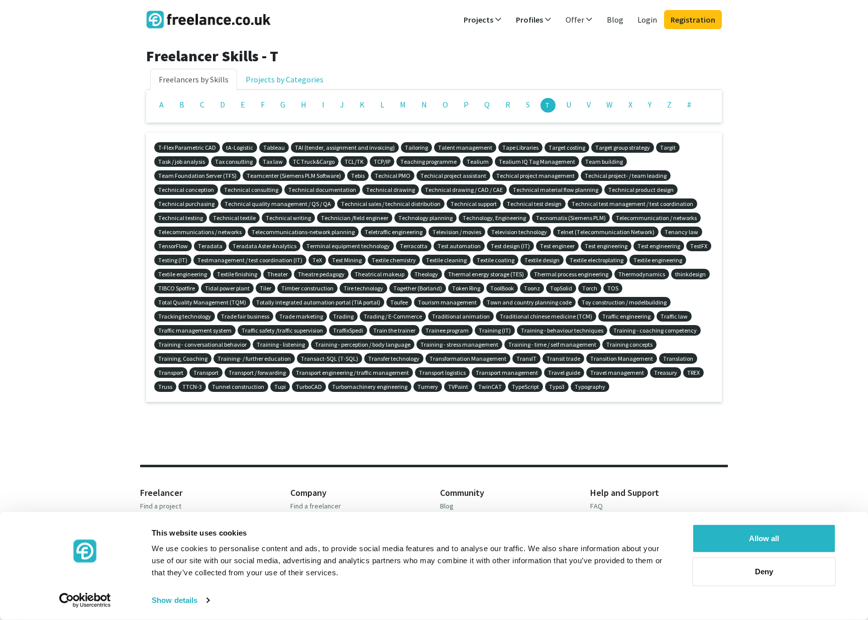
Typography (590, 386)
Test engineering (606, 246)
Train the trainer (394, 330)
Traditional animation (461, 316)
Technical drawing (390, 189)
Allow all (764, 538)
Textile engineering (657, 260)
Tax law (273, 161)
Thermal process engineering (571, 274)
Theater (277, 274)
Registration (693, 20)
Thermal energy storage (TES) (486, 274)
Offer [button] (576, 20)
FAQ (596, 505)
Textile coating (495, 260)
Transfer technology (393, 358)
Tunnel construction (238, 386)
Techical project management (535, 175)
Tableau (274, 147)
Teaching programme (428, 161)
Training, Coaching (182, 358)
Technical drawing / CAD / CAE (464, 189)
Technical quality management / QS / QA (278, 204)
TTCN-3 (192, 386)
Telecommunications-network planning (303, 232)
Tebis (358, 175)
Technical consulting (251, 189)
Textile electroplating (596, 260)
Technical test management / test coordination (632, 204)
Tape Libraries (520, 147)
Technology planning (425, 218)
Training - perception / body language (362, 344)
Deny (764, 571)
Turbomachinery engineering (369, 386)
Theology (426, 274)
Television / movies (456, 232)
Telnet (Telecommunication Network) (606, 232)
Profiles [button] (530, 20)
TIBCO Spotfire (176, 288)
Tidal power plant (227, 288)
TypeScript (525, 386)
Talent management (465, 147)
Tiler (265, 288)
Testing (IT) (172, 260)
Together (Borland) (417, 288)
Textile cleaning (446, 260)
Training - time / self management (552, 344)
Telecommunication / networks (656, 218)
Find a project (160, 505)
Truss (165, 386)
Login (647, 20)
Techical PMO (392, 175)
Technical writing (288, 218)
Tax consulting (234, 161)
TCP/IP (382, 161)
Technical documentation (322, 189)
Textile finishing (237, 274)
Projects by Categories (284, 79)
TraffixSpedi (348, 330)
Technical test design (534, 204)
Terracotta (413, 246)
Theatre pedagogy (321, 274)
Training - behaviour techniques (562, 330)
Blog (615, 20)
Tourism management (447, 302)
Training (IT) (495, 330)
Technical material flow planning (555, 189)
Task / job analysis (181, 161)
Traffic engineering (626, 316)
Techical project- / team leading (626, 175)
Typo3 (557, 386)
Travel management (617, 372)
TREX (693, 372)
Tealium (478, 161)
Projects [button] (479, 20)
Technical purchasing (186, 204)
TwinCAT (490, 386)
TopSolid (561, 288)
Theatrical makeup (379, 274)
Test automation (459, 246)
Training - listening (281, 344)
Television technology (519, 232)
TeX (317, 260)
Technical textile (234, 218)
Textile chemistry (394, 260)
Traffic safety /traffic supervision (282, 330)
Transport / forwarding (257, 372)
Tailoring (416, 147)
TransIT (526, 358)
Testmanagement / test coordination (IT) (249, 260)
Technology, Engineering (494, 218)
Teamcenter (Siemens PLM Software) (294, 175)
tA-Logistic (239, 147)
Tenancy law (681, 232)
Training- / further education (254, 358)
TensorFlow (173, 246)
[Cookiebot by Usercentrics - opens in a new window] (85, 600)
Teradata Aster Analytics (264, 246)
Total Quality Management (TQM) (202, 302)
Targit (668, 147)
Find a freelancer (315, 505)
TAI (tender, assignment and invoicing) (345, 147)
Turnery (427, 386)
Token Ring (466, 288)
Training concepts (629, 344)
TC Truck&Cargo (314, 161)
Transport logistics (442, 372)
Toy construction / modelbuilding (624, 302)
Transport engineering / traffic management (352, 372)
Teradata (210, 246)
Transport (170, 372)
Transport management (507, 372)
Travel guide (564, 372)
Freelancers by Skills (194, 79)
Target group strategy (622, 147)
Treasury (665, 372)
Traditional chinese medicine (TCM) (546, 316)
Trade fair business (245, 316)
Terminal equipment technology (348, 246)
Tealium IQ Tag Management (537, 161)
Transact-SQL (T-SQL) (329, 358)
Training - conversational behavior (202, 344)
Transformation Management (467, 358)
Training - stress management (459, 344)
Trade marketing (301, 316)
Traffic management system (195, 330)
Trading (343, 316)
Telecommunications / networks (200, 232)
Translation (678, 358)
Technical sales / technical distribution (391, 204)
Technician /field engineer (354, 218)
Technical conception (186, 189)
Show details (174, 600)
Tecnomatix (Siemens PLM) (571, 218)
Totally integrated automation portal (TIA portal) (318, 302)
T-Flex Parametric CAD (187, 147)
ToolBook (502, 288)
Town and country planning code (529, 302)
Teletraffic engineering (393, 232)
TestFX (698, 246)
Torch (589, 288)
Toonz (532, 288)
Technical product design (641, 189)
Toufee (399, 302)
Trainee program (447, 330)
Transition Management (621, 358)
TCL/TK (354, 161)
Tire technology (363, 288)
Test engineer (557, 246)
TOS (612, 288)
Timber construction (307, 288)
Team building (604, 161)
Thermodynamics (641, 274)
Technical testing (180, 218)
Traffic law (674, 316)
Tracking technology (184, 316)
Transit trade (563, 358)
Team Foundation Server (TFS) (197, 175)
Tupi (280, 386)
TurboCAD (309, 386)
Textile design (542, 260)
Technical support (474, 204)
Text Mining (347, 260)
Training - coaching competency (655, 330)
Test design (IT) (510, 246)
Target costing (567, 147)
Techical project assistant (453, 175)
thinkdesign (690, 274)
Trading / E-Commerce (393, 316)
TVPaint (458, 386)
